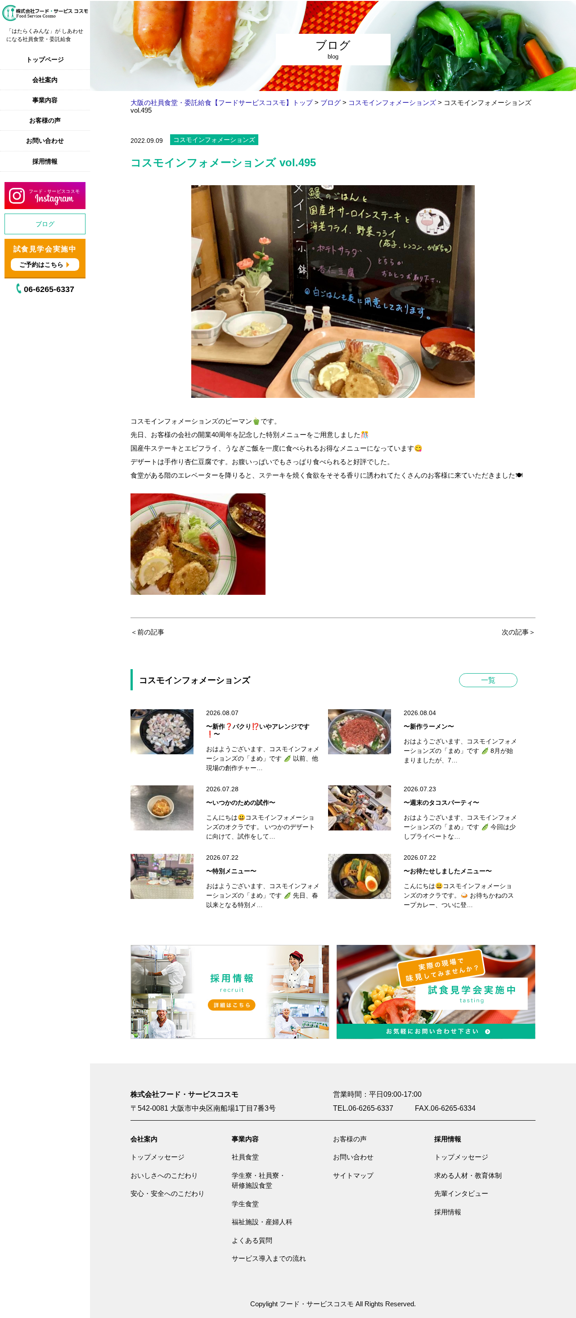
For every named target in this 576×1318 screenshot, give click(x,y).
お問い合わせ (45, 140)
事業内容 (45, 100)
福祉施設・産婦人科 (262, 1222)
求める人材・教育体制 (468, 1175)
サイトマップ (353, 1175)
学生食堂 (245, 1204)
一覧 (488, 680)
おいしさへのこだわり (164, 1175)
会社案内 (45, 79)
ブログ (45, 224)
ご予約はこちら (41, 264)
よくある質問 (252, 1240)
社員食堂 (245, 1157)
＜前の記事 (147, 632)
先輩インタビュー (461, 1193)
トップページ (45, 59)
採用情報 (45, 161)
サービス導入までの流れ (269, 1258)
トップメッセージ (157, 1157)
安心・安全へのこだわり (167, 1193)
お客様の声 (45, 120)
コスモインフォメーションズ (214, 139)
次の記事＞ (519, 632)
